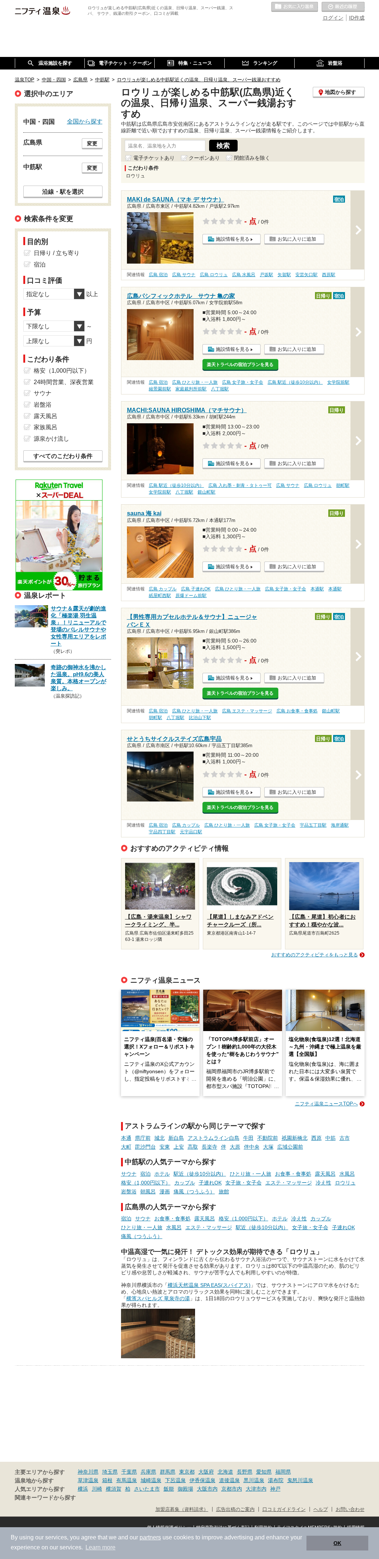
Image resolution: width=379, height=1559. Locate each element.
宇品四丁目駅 (162, 831)
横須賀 (113, 1489)
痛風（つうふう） (194, 1191)
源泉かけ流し (51, 438)
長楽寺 (209, 1147)
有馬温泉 (126, 1480)
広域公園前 (290, 1147)
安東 (165, 1147)
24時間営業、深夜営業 (64, 382)
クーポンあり (204, 158)
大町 (126, 1147)
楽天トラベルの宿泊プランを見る (240, 364)
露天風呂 (325, 1174)
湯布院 (276, 1480)
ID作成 (357, 18)
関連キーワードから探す (45, 1498)
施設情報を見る (232, 239)
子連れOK (210, 1183)
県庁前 (143, 1138)
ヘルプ (320, 1509)
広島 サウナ (183, 274)
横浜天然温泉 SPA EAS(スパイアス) (209, 1285)
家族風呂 (45, 427)
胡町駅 (342, 485)
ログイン (333, 18)
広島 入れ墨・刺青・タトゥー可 (240, 485)
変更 (92, 143)
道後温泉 (229, 1480)
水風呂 (347, 1174)
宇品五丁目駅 (313, 825)
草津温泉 (88, 1480)
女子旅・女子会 (243, 1183)
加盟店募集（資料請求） (181, 1509)
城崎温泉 (151, 1480)
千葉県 (129, 1472)
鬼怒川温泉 (300, 1480)
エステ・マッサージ (288, 1183)
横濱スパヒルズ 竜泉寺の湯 (158, 1298)
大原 (235, 1147)
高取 (193, 1147)
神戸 (275, 1489)
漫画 (165, 1191)
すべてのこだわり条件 (63, 456)
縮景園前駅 (160, 389)
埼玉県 (110, 1472)
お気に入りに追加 (297, 239)
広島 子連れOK (196, 589)
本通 (126, 1138)
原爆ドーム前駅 (191, 595)
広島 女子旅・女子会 (242, 382)
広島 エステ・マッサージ (247, 711)
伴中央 (251, 1147)
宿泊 (145, 1174)
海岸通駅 (340, 825)
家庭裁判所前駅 (191, 389)
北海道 (225, 1472)
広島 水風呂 (243, 274)
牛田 (248, 1138)
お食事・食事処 (293, 1174)
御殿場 (185, 1489)
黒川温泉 (254, 1480)
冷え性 (323, 1183)
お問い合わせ (350, 1509)
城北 (159, 1138)
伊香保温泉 (202, 1480)
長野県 (244, 1472)
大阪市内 (207, 1489)
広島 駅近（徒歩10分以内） (295, 382)
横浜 (83, 1489)
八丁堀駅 (220, 389)
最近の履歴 (343, 7)
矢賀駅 (284, 274)
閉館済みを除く (252, 158)
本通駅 (317, 589)
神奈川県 (88, 1472)
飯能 (169, 1489)
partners (150, 1537)
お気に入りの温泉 (294, 7)
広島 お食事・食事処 (297, 711)
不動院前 (267, 1138)
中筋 (330, 1138)
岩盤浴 (129, 1191)
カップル (184, 1183)
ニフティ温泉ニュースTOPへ (326, 1103)
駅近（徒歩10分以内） (200, 1174)
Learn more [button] (100, 1547)
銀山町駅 (206, 492)
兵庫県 (148, 1472)
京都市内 (231, 1489)
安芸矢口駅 (306, 274)
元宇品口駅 (191, 831)
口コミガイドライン (284, 1509)
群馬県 (167, 1472)
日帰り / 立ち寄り (57, 253)
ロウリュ (345, 1183)
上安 (179, 1147)
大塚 (268, 1147)
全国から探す (85, 121)
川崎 (97, 1489)
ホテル (162, 1174)
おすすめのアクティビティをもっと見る (314, 955)
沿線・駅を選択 (63, 191)
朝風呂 (148, 1191)
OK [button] (337, 1543)
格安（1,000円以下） (146, 1183)
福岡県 (283, 1472)
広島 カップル (163, 589)
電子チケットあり (154, 158)
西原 (316, 1138)
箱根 (107, 1480)
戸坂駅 (266, 274)
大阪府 (206, 1472)
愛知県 (264, 1472)
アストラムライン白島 (213, 1138)
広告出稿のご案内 (235, 1509)
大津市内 (256, 1489)
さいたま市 (147, 1489)
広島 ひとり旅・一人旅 (195, 382)
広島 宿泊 (158, 274)
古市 (344, 1138)
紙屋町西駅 (160, 595)
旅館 (224, 1191)
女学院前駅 (338, 382)
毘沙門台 (145, 1147)
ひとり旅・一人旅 (250, 1174)
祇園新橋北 (295, 1138)
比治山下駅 (200, 717)
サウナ (129, 1174)
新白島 (176, 1138)
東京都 (187, 1472)
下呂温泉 (175, 1480)
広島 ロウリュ (214, 274)
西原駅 (328, 274)
